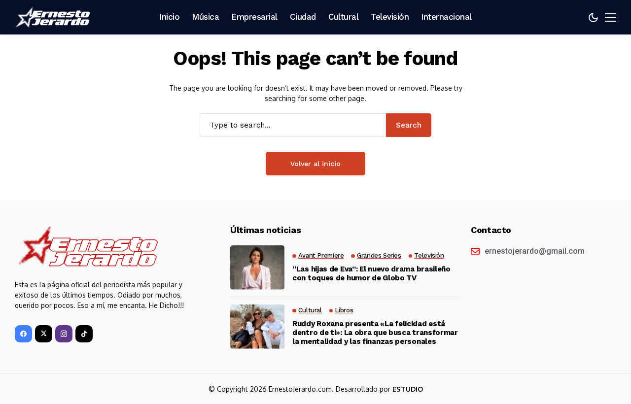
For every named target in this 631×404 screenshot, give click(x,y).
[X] (43, 333)
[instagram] (63, 333)
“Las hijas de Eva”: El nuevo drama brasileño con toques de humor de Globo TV (371, 273)
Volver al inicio (315, 164)
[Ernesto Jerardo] (54, 17)
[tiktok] (84, 333)
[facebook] (23, 333)
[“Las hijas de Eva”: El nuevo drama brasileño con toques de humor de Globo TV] (257, 267)
